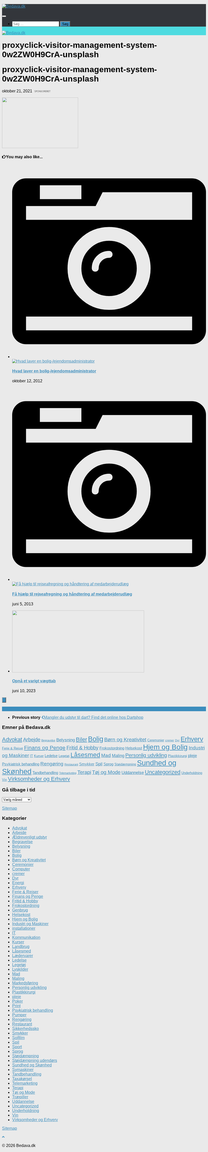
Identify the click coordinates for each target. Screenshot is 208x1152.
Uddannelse (133, 772)
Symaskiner (22, 1069)
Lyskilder (20, 969)
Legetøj (64, 756)
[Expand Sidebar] (4, 700)
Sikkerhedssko (25, 1028)
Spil (98, 764)
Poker (17, 1001)
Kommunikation (26, 937)
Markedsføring (25, 983)
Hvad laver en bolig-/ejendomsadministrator (54, 371)
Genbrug (20, 910)
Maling (118, 755)
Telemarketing (67, 772)
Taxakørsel (22, 1079)
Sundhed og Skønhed (32, 1065)
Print (16, 1006)
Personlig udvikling (146, 755)
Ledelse (51, 755)
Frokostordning (111, 748)
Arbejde (31, 739)
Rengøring (51, 763)
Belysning (65, 740)
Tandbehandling (45, 772)
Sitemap (9, 808)
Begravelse (48, 740)
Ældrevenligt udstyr (29, 837)
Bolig (95, 739)
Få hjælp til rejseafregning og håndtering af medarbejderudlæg (72, 594)
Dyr (177, 740)
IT (31, 756)
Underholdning (191, 773)
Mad (106, 755)
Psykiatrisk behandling (20, 764)
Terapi (84, 772)
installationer (23, 928)
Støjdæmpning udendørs (34, 1060)
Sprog (108, 764)
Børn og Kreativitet (125, 739)
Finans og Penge (44, 747)
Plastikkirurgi (177, 756)
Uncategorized (162, 772)
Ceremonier (155, 740)
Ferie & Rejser (12, 748)
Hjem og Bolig (165, 747)
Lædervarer (22, 956)
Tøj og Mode (106, 772)
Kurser (39, 756)
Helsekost (133, 748)
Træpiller (20, 1097)
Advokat (12, 739)
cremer (169, 740)
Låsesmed (85, 754)
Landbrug (20, 946)
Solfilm (18, 1038)
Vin (4, 780)
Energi (18, 883)
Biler (81, 739)
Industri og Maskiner (30, 924)
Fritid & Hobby (82, 747)
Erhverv (192, 739)
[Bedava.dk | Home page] (13, 6)
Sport (17, 1047)
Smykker (86, 764)
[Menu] (4, 16)
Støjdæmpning (125, 764)
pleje (192, 755)
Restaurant (71, 764)
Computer (21, 869)
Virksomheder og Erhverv (39, 779)
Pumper (19, 1015)
